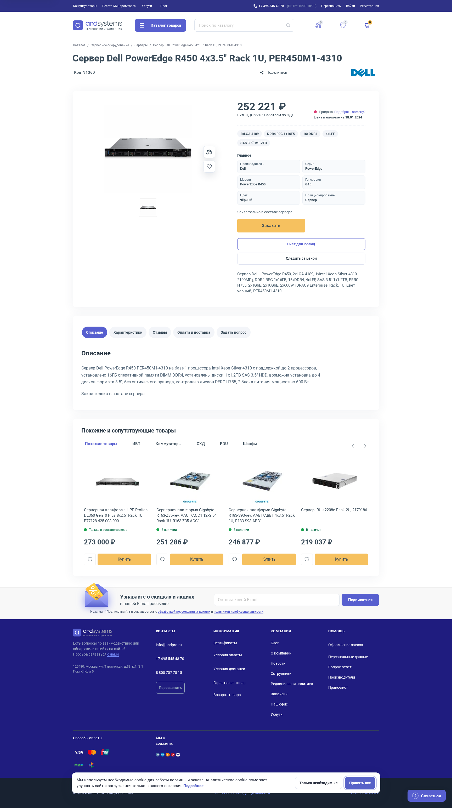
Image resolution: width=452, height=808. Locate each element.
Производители (341, 677)
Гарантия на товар (229, 683)
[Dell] (363, 72)
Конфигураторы (85, 6)
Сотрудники (281, 674)
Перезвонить (170, 688)
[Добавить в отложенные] (209, 167)
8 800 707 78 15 (169, 672)
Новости (278, 663)
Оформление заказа (345, 645)
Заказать (271, 225)
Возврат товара (227, 695)
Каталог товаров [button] (166, 25)
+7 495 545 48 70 (271, 6)
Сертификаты (225, 643)
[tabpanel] (226, 375)
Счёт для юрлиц (301, 244)
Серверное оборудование (110, 45)
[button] (318, 25)
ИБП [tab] (136, 443)
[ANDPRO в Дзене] (178, 754)
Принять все (360, 783)
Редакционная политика (292, 684)
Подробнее (193, 785)
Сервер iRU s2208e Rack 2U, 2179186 (334, 510)
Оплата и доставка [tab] (193, 332)
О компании (281, 653)
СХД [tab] (201, 443)
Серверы (141, 45)
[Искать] (288, 25)
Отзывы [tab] (160, 332)
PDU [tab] (224, 443)
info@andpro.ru (169, 645)
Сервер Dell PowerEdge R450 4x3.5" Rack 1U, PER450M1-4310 (197, 45)
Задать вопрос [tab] (233, 332)
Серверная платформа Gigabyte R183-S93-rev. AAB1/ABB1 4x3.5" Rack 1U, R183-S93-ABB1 (262, 515)
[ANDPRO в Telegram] (163, 754)
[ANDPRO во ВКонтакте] (158, 754)
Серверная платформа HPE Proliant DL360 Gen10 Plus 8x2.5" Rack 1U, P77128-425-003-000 (116, 515)
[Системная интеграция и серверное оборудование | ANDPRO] (97, 25)
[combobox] (244, 25)
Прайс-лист (338, 687)
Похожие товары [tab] (101, 443)
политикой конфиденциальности (238, 611)
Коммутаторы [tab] (169, 443)
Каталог (79, 45)
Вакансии (279, 694)
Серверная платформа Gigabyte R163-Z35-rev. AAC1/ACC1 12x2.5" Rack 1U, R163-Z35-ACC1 (186, 515)
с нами (113, 654)
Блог (163, 6)
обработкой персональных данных (184, 611)
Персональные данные (348, 657)
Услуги (147, 6)
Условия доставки (229, 669)
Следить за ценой (301, 258)
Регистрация (369, 6)
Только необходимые (319, 783)
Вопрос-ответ (340, 667)
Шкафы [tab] (250, 443)
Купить (124, 559)
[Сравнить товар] (209, 152)
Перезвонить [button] (331, 6)
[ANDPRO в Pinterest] (173, 754)
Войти (350, 6)
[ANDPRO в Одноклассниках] (168, 754)
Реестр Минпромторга (119, 6)
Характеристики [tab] (128, 332)
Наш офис (279, 704)
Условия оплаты (227, 655)
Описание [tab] (94, 332)
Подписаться (360, 600)
